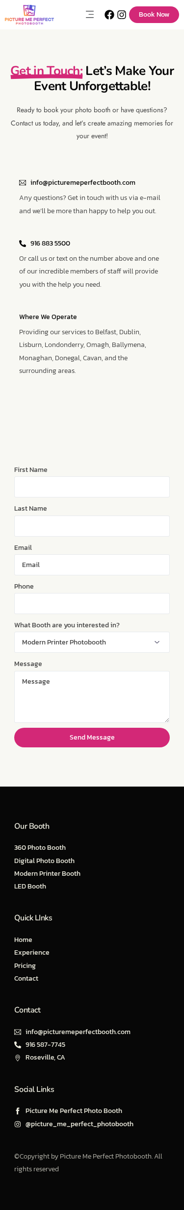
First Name (31, 470)
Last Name (30, 508)
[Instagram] (122, 15)
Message (28, 664)
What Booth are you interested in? (67, 625)
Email (23, 548)
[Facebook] (109, 15)
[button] (89, 15)
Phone (24, 586)
